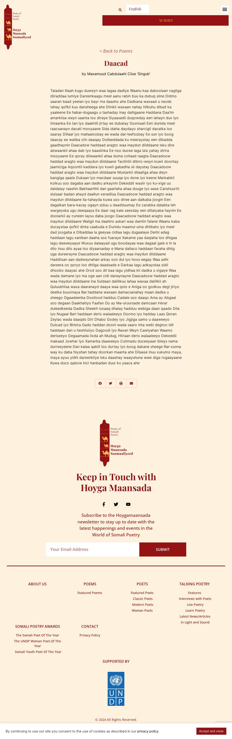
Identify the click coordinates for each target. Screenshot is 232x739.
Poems (90, 583)
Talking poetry (194, 583)
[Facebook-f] (104, 504)
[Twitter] (116, 504)
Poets (142, 583)
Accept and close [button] (211, 731)
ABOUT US (37, 583)
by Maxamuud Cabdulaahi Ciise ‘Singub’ (116, 73)
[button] (225, 9)
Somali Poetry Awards (37, 626)
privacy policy (147, 731)
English (135, 8)
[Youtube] (128, 504)
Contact (89, 626)
